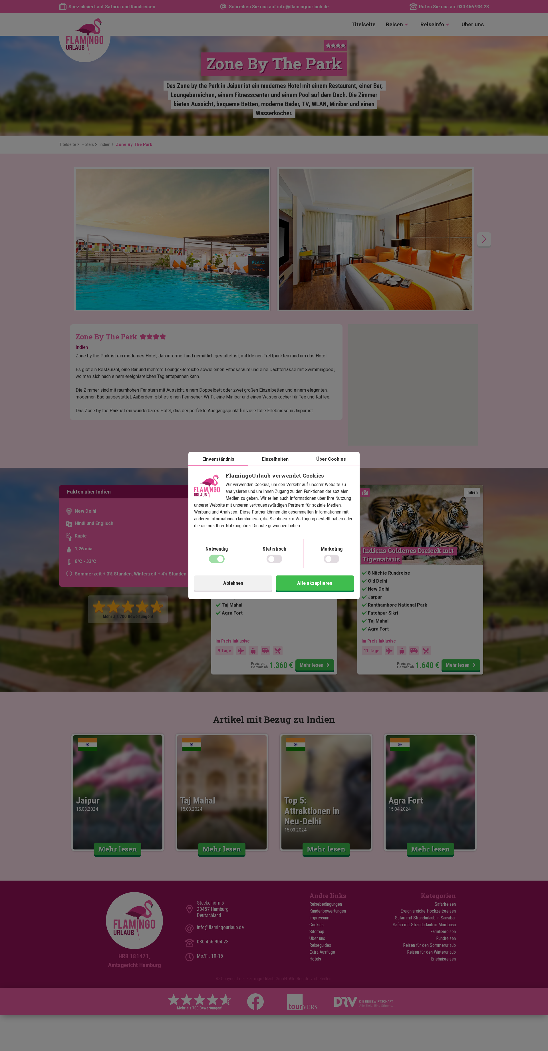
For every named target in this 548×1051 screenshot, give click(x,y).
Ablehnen (233, 583)
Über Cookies (331, 459)
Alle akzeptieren (314, 583)
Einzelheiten (275, 459)
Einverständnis (218, 459)
